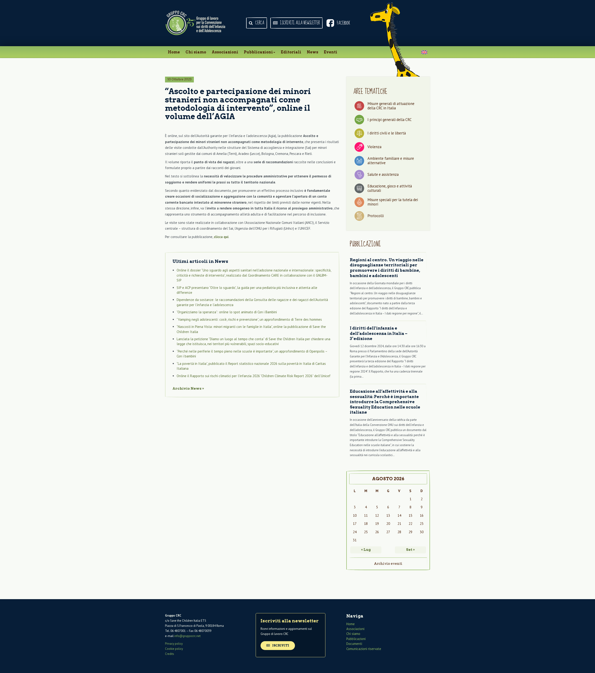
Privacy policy (174, 644)
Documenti (354, 644)
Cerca (259, 23)
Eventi (330, 52)
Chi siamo (195, 52)
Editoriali (291, 52)
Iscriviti (280, 645)
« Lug (366, 550)
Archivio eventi (388, 564)
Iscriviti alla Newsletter (299, 23)
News (312, 52)
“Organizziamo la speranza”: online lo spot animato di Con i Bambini (227, 312)
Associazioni (225, 52)
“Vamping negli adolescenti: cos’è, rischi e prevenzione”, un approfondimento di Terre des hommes (249, 319)
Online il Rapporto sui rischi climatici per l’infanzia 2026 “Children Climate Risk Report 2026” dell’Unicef (254, 376)
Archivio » (188, 388)
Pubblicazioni (258, 52)
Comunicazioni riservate (363, 649)
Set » (410, 550)
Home (174, 52)
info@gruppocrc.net (187, 636)
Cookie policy (174, 649)
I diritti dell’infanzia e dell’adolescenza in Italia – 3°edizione (378, 333)
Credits (169, 654)
